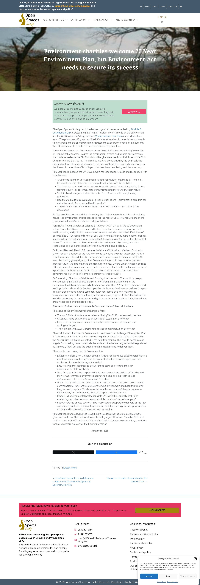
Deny (168, 576)
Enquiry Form (85, 529)
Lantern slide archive (141, 543)
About (155, 6)
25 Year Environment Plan (108, 136)
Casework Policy (139, 529)
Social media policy (140, 552)
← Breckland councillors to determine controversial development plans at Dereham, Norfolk (73, 481)
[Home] (140, 7)
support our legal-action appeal (72, 6)
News (147, 6)
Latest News (70, 467)
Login (170, 6)
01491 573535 (85, 534)
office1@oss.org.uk (88, 546)
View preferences (187, 576)
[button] (195, 559)
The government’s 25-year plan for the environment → (126, 480)
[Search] (176, 7)
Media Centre (137, 538)
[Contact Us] (181, 7)
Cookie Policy (161, 582)
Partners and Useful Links (144, 534)
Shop (163, 6)
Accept (149, 576)
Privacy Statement (172, 582)
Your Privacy (137, 547)
